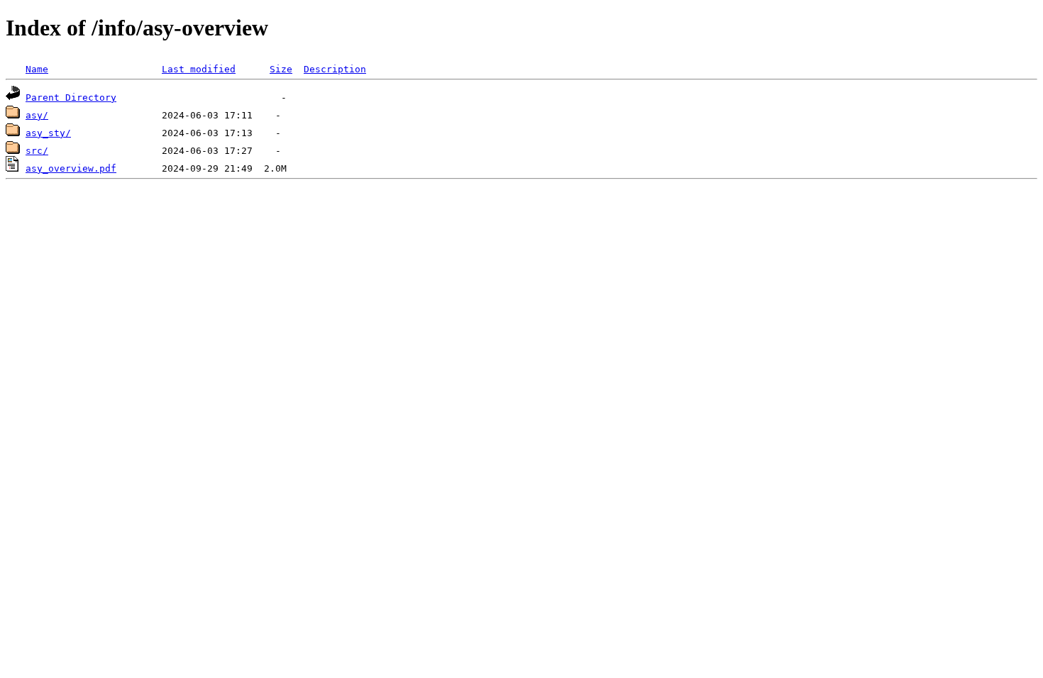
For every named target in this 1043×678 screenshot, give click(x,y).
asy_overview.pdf (71, 168)
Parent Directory (71, 97)
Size (281, 69)
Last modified (199, 69)
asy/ (37, 115)
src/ (37, 150)
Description (335, 69)
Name (37, 69)
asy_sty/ (48, 133)
